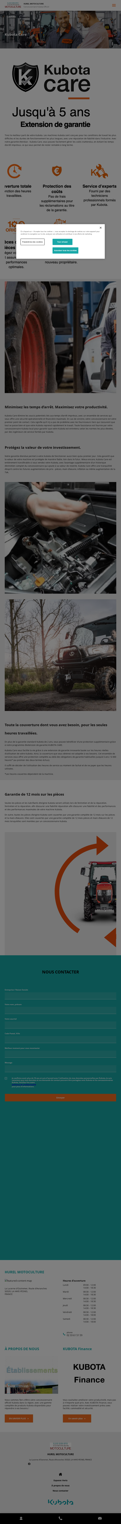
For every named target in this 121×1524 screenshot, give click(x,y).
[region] (60, 241)
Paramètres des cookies (32, 241)
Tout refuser (62, 241)
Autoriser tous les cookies (65, 250)
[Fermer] (100, 227)
